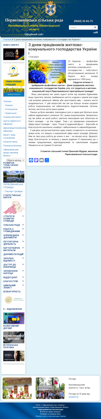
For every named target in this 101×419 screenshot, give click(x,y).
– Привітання (9, 113)
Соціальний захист (12, 117)
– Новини (8, 105)
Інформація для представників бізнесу (10, 152)
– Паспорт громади (12, 191)
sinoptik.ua (73, 397)
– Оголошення (10, 109)
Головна (7, 39)
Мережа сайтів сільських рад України (51, 416)
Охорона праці (10, 141)
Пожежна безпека (12, 145)
